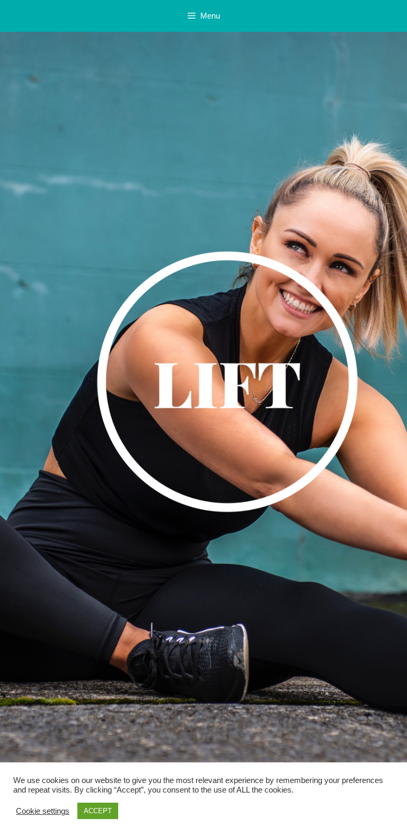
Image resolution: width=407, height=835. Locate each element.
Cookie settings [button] (42, 811)
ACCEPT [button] (98, 811)
